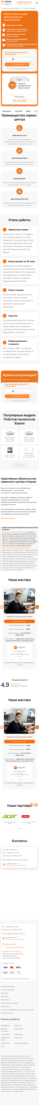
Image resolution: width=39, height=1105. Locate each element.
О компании (5, 1000)
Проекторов (19, 1029)
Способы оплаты (7, 1013)
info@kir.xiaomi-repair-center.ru (17, 860)
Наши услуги (5, 1006)
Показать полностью (8, 518)
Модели (28, 111)
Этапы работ (18, 111)
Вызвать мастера (20, 621)
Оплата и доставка (7, 990)
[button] (37, 607)
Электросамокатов (21, 1043)
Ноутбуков (18, 1025)
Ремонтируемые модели (9, 1003)
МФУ (2, 1046)
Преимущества (6, 111)
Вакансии (4, 996)
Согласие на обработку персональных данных (17, 1010)
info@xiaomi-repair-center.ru (15, 934)
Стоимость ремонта (8, 986)
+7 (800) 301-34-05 (24, 2)
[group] (10, 818)
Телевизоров (5, 1034)
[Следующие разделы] (37, 111)
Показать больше (19, 465)
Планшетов (18, 1038)
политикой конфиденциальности (19, 69)
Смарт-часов (5, 1043)
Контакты (4, 993)
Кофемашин (19, 1034)
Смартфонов (5, 1025)
